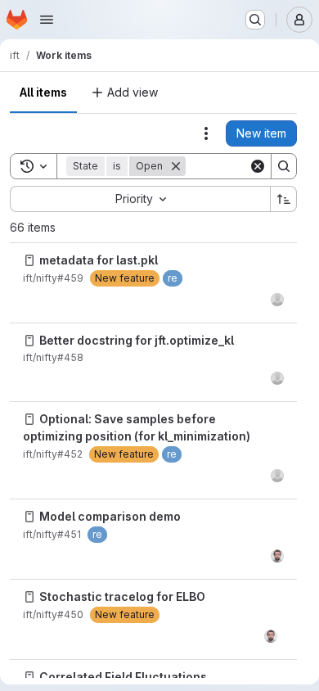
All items (43, 92)
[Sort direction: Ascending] (284, 199)
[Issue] (29, 260)
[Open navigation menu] (47, 20)
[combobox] (140, 199)
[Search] (284, 166)
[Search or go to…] (255, 19)
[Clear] (257, 166)
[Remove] (176, 166)
